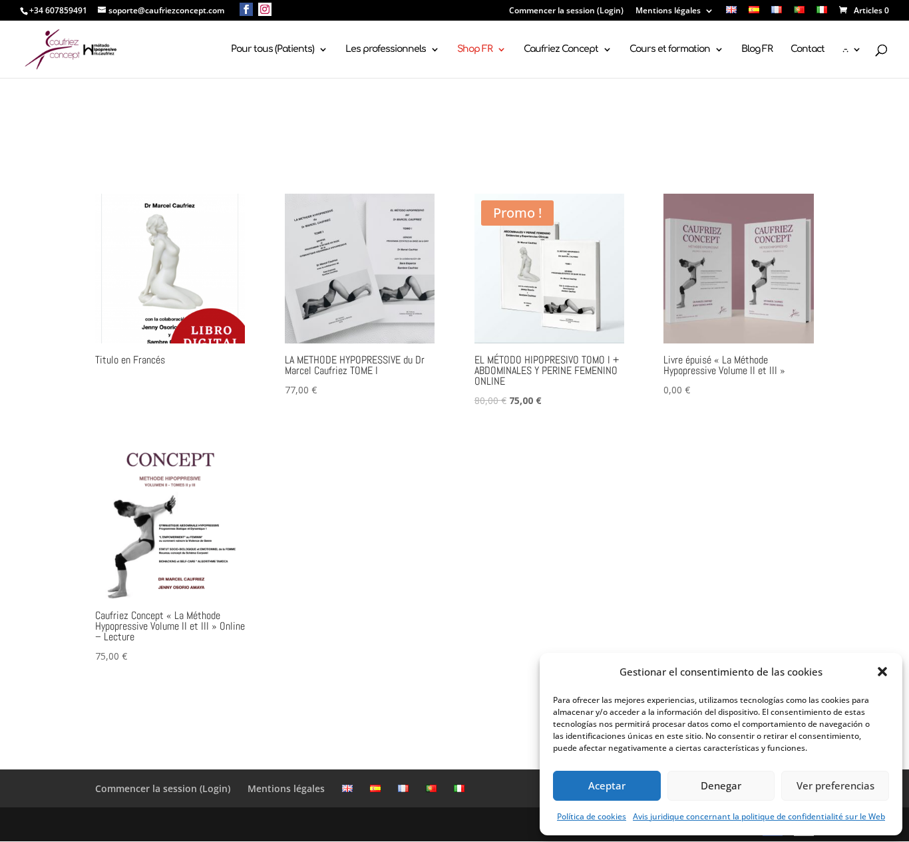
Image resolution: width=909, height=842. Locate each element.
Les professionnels (385, 49)
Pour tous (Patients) (272, 49)
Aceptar (607, 785)
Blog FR (757, 49)
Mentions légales (668, 11)
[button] (882, 671)
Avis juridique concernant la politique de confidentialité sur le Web (759, 816)
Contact (807, 49)
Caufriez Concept (561, 49)
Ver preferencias (835, 785)
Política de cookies (591, 816)
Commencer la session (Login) (566, 11)
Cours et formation (670, 49)
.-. (845, 49)
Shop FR (474, 49)
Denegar (721, 785)
